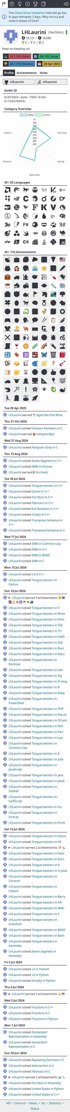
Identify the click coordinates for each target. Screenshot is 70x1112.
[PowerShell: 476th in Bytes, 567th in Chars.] (16, 242)
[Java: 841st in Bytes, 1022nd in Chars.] (44, 242)
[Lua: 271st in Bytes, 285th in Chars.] (7, 233)
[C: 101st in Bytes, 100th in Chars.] (25, 198)
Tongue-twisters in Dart (48, 859)
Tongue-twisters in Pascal (49, 715)
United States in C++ (45, 1094)
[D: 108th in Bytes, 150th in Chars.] (62, 198)
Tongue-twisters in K (46, 753)
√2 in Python (40, 975)
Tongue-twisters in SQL (47, 642)
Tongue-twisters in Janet (48, 781)
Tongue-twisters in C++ (47, 486)
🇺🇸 (62, 259)
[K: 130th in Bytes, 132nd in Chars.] (44, 207)
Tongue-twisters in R (46, 687)
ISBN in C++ (39, 549)
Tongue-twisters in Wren (48, 614)
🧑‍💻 (17, 329)
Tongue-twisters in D (46, 865)
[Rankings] (35, 4)
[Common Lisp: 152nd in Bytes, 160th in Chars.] (25, 216)
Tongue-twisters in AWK (48, 908)
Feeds (33, 1103)
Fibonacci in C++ (42, 503)
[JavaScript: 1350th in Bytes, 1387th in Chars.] (62, 242)
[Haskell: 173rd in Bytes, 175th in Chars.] (7, 224)
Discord (20, 1103)
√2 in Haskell (40, 969)
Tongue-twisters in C (46, 914)
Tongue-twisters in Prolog (49, 681)
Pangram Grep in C (45, 447)
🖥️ (35, 380)
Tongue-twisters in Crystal (49, 871)
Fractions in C (41, 1013)
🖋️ (62, 268)
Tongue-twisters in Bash (48, 936)
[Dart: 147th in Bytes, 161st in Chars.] (62, 207)
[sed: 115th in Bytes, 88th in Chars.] (16, 198)
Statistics (55, 1103)
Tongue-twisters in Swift (48, 637)
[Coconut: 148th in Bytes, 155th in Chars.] (7, 216)
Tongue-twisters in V (46, 608)
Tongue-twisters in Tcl (46, 631)
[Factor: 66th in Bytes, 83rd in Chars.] (16, 190)
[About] (12, 4)
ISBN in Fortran (42, 466)
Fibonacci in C (41, 1071)
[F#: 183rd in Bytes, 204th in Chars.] (25, 224)
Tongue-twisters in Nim (47, 726)
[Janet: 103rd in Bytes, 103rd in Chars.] (34, 198)
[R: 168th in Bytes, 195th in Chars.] (62, 216)
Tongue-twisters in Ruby (48, 693)
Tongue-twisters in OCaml (49, 720)
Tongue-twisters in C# (46, 902)
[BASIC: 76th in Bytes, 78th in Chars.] (25, 190)
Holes (44, 73)
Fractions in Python (45, 1019)
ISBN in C (38, 561)
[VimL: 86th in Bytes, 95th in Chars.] (53, 190)
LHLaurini (15, 415)
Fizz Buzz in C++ (42, 497)
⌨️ (35, 329)
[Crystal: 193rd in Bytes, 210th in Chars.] (34, 224)
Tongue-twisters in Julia (47, 759)
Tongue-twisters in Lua (47, 738)
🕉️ (26, 355)
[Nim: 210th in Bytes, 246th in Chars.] (44, 224)
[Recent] (28, 4)
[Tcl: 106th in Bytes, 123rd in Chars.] (53, 198)
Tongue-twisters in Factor (49, 836)
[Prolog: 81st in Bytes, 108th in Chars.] (34, 190)
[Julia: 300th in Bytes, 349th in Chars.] (16, 233)
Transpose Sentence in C (48, 530)
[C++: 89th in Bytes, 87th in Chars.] (62, 190)
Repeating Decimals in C (48, 1060)
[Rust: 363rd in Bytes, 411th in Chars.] (53, 233)
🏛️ (62, 329)
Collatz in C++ (41, 514)
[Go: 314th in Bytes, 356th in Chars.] (34, 233)
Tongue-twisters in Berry (48, 897)
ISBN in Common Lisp (46, 544)
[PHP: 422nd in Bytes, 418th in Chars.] (7, 242)
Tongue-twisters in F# (46, 842)
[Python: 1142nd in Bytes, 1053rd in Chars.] (53, 242)
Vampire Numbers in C (47, 428)
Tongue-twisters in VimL (48, 619)
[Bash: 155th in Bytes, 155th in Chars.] (34, 216)
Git (43, 1103)
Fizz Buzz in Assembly (46, 1083)
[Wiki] (43, 4)
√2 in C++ (38, 574)
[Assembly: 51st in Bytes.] (7, 190)
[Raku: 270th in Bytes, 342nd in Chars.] (62, 224)
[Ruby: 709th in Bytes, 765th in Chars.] (34, 242)
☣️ (26, 346)
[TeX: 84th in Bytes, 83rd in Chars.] (44, 190)
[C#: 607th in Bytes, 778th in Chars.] (25, 242)
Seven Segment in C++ (47, 461)
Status (35, 1109)
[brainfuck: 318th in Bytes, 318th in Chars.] (44, 233)
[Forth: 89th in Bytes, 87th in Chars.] (7, 198)
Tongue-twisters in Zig (47, 676)
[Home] (4, 4)
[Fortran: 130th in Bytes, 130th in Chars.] (34, 207)
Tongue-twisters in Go (47, 807)
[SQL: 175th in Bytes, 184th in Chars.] (16, 224)
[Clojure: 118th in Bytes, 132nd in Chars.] (16, 207)
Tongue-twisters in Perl (47, 732)
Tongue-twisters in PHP (48, 709)
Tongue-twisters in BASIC (49, 930)
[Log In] (66, 4)
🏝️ (62, 346)
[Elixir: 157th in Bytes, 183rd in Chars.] (44, 216)
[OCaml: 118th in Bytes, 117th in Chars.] (7, 207)
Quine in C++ (40, 491)
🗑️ (53, 355)
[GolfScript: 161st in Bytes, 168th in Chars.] (53, 216)
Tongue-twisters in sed (47, 670)
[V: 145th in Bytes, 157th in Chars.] (53, 207)
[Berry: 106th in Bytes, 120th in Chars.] (44, 198)
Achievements (27, 73)
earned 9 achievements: (37, 600)
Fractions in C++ (42, 1007)
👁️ (44, 389)
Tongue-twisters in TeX (47, 625)
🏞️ (53, 294)
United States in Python (48, 1089)
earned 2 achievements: (38, 848)
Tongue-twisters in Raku (48, 654)
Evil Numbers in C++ (45, 509)
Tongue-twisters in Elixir (48, 853)
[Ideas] (20, 4)
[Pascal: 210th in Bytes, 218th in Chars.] (53, 224)
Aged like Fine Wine (49, 415)
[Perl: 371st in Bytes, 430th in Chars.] (62, 233)
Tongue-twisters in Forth (48, 823)
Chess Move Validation (29, 13)
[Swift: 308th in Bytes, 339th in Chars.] (25, 233)
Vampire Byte (45, 434)
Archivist (42, 472)
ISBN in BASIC (41, 555)
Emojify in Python (43, 981)
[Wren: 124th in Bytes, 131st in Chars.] (25, 207)
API (8, 1103)
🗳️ (35, 268)
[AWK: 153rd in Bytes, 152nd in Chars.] (16, 216)
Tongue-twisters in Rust (48, 648)
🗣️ (26, 320)
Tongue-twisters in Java (47, 775)
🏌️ (53, 363)
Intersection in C (43, 1066)
